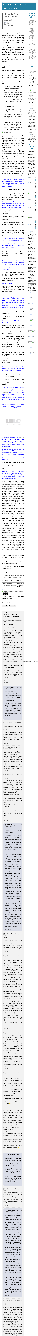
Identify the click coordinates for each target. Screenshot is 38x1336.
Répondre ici (6, 682)
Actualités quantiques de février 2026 (32, 52)
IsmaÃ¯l (8, 1032)
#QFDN (32, 237)
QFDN (31, 275)
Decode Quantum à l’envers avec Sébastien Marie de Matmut (32, 31)
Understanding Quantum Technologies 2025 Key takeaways (32, 95)
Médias (15, 585)
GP (8, 1300)
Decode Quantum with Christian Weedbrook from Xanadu (32, 48)
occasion (21, 437)
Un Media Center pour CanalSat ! (12, 15)
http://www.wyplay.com (9, 1024)
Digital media (9, 585)
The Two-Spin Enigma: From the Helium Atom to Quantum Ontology (32, 113)
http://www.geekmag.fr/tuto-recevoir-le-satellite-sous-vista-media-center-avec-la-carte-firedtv (12, 1141)
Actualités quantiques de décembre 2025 (32, 60)
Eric (8, 1072)
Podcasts (27, 5)
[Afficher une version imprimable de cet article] (14, 25)
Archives (11, 5)
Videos (5, 8)
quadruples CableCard (8, 484)
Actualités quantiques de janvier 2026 (32, 56)
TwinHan (14, 403)
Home (4, 5)
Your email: (5, 601)
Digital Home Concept (14, 32)
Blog (10, 8)
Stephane (10, 747)
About (15, 8)
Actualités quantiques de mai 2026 (32, 26)
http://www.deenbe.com (10, 1066)
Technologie (21, 585)
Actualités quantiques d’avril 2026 (32, 36)
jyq (7, 722)
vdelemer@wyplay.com (9, 1025)
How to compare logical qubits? (32, 43)
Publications (19, 5)
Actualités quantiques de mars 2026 (32, 39)
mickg (8, 774)
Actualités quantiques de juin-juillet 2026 (32, 22)
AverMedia (5, 392)
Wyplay (8, 955)
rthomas (8, 620)
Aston (12, 401)
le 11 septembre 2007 (16, 722)
